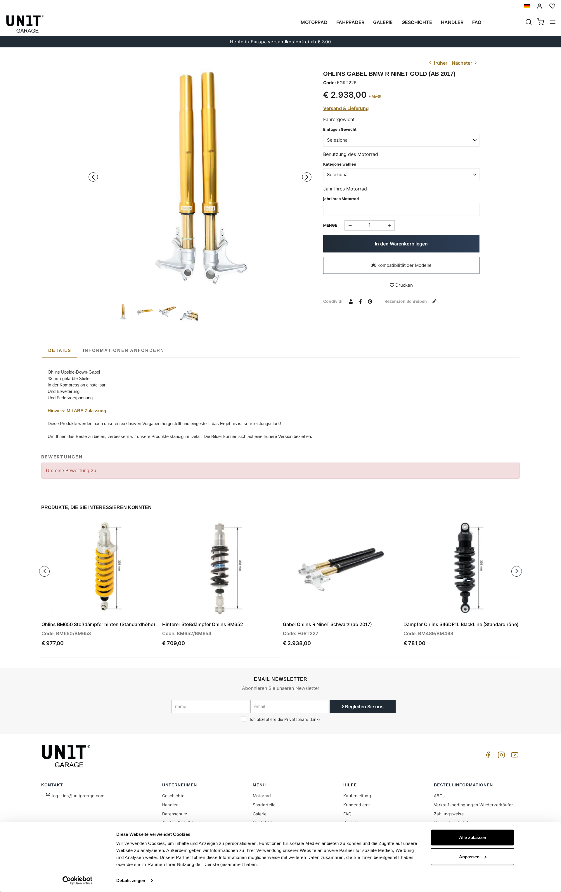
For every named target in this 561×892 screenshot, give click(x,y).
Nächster (462, 63)
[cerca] (528, 22)
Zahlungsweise (449, 813)
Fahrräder (350, 22)
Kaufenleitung (357, 795)
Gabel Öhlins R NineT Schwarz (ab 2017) (327, 624)
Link (314, 719)
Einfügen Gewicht (339, 129)
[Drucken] (136, 528)
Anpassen (469, 856)
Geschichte (416, 22)
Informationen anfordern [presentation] (124, 350)
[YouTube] (513, 756)
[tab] (59, 350)
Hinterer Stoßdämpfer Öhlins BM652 (202, 624)
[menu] (552, 22)
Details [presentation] (59, 350)
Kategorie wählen (339, 164)
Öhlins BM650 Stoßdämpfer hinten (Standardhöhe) (98, 624)
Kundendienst (357, 804)
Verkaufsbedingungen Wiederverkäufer (473, 804)
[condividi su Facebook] (360, 301)
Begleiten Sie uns (364, 706)
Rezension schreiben (406, 301)
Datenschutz (175, 813)
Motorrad (314, 22)
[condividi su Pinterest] (370, 301)
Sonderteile (264, 804)
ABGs (439, 795)
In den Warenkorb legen (401, 244)
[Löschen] (389, 225)
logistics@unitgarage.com (78, 795)
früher (439, 63)
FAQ (347, 813)
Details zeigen (130, 880)
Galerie (383, 22)
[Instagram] (500, 756)
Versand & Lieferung (346, 108)
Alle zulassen (472, 837)
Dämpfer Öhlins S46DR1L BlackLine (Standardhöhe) (461, 624)
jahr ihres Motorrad (341, 198)
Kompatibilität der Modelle (404, 265)
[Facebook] (486, 756)
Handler (452, 22)
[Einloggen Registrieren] (540, 6)
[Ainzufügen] (349, 225)
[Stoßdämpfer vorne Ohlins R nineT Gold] (200, 178)
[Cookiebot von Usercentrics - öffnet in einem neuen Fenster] (77, 880)
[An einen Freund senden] (351, 301)
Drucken (403, 285)
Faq (476, 22)
